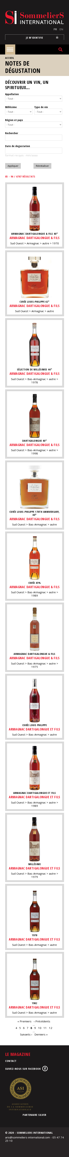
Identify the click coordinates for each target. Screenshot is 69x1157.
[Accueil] (34, 17)
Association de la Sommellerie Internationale (20, 1094)
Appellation (12, 94)
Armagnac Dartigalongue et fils (34, 729)
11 (45, 1028)
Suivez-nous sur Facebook (23, 1068)
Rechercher (11, 133)
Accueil (9, 58)
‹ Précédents (42, 1021)
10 (39, 1028)
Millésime (11, 107)
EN (61, 29)
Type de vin (41, 107)
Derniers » (41, 1034)
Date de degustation (17, 146)
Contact (11, 1061)
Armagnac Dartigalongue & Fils (35, 238)
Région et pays (14, 120)
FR (55, 29)
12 (50, 1028)
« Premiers (24, 1021)
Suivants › (26, 1034)
